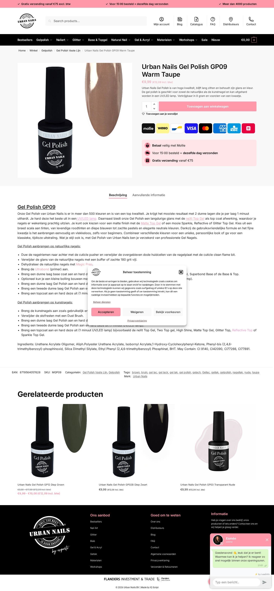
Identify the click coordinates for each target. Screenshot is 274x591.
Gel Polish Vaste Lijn (68, 50)
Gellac (206, 372)
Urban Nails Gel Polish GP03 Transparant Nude (207, 484)
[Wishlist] (87, 409)
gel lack (163, 372)
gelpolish (225, 372)
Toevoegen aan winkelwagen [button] (137, 497)
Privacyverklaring (137, 320)
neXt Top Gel (195, 218)
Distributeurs (231, 24)
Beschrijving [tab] (118, 195)
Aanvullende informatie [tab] (148, 195)
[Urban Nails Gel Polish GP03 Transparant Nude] (218, 442)
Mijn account (161, 24)
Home (22, 50)
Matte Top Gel (151, 223)
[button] (181, 272)
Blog (179, 24)
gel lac (153, 372)
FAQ (212, 24)
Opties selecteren (55, 501)
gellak (215, 372)
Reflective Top (242, 330)
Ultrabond (42, 269)
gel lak (174, 372)
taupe (255, 372)
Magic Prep (84, 264)
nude (247, 372)
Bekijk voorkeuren (168, 312)
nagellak (238, 372)
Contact (251, 24)
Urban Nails (140, 376)
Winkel (33, 50)
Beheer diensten (102, 302)
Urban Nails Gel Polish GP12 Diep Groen (41, 484)
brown (136, 372)
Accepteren (106, 312)
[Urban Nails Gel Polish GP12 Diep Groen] (55, 442)
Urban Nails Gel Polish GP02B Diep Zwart (123, 484)
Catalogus (196, 24)
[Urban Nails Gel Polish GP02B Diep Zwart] (137, 442)
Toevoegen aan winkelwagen (208, 106)
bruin (144, 372)
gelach (196, 372)
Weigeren (137, 312)
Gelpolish (46, 50)
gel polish (185, 372)
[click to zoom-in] (75, 120)
